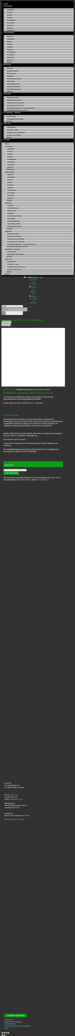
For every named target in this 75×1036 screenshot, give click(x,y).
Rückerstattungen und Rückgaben (17, 1026)
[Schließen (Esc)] (8, 1033)
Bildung (9, 256)
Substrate (10, 76)
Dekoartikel (11, 81)
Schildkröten (11, 20)
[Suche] (3, 313)
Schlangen (10, 23)
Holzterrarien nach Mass (15, 103)
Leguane (10, 49)
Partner (9, 272)
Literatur (10, 229)
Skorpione (10, 25)
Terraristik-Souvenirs (14, 89)
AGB (6, 1028)
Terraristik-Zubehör (13, 86)
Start (5, 390)
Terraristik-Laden (13, 97)
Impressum (8, 1020)
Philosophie (11, 127)
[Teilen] (6, 1033)
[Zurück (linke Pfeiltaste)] (2, 1035)
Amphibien (10, 10)
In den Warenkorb (11, 473)
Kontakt (7, 140)
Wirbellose (10, 169)
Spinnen (10, 28)
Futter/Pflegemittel (13, 84)
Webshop (7, 64)
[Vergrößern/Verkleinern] (2, 1033)
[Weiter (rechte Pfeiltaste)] (4, 1035)
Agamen (10, 36)
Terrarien (10, 68)
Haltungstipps (9, 33)
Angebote (7, 94)
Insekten (10, 17)
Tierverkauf (8, 6)
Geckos (9, 15)
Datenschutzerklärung (12, 1022)
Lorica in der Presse (14, 135)
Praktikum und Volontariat (16, 132)
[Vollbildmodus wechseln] (4, 1033)
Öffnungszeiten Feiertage (14, 819)
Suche (3, 306)
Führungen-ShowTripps (15, 119)
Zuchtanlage (11, 116)
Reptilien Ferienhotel (14, 100)
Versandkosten (42, 480)
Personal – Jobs (12, 130)
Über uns (7, 123)
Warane (9, 200)
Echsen (9, 12)
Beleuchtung (11, 73)
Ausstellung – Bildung (12, 113)
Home (7, 144)
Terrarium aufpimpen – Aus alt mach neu (21, 108)
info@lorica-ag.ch (16, 799)
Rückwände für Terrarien (15, 105)
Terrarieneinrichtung (14, 79)
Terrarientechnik (12, 71)
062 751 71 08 (12, 795)
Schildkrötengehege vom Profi (17, 246)
